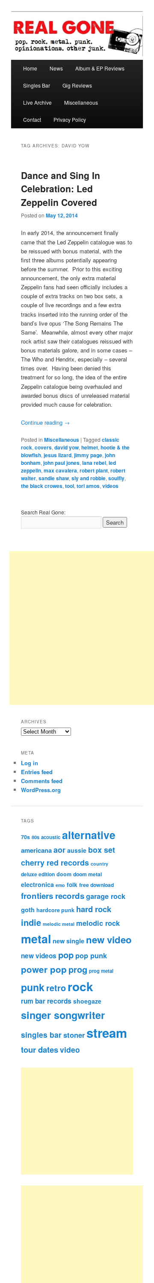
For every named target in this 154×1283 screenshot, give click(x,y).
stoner (74, 1035)
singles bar (41, 1034)
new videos (38, 955)
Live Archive (37, 102)
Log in (29, 763)
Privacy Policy (69, 119)
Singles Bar (36, 85)
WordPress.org (41, 790)
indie (31, 922)
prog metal (101, 970)
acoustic (50, 837)
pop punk (91, 955)
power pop (44, 969)
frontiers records (52, 895)
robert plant (94, 470)
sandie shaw (53, 478)
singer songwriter (63, 1015)
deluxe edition (38, 874)
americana (36, 850)
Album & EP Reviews (99, 68)
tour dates (39, 1049)
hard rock (93, 909)
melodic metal (58, 924)
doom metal (87, 874)
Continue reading (45, 422)
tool (69, 486)
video (70, 1049)
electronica (37, 884)
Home (30, 68)
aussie (76, 850)
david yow (66, 447)
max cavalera (60, 470)
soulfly (116, 478)
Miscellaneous (81, 102)
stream (106, 1033)
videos (110, 486)
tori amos (88, 486)
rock (80, 986)
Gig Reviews (77, 85)
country (99, 863)
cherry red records (55, 862)
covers (43, 447)
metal (36, 939)
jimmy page (88, 455)
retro (56, 988)
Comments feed (41, 781)
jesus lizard (57, 455)
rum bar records (46, 1001)
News (56, 68)
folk (72, 885)
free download (96, 885)
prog (77, 969)
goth (28, 909)
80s (35, 837)
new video (109, 939)
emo (60, 885)
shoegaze (87, 1001)
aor (59, 849)
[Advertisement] (86, 1121)
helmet (89, 447)
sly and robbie (88, 478)
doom (63, 874)
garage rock (105, 896)
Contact (32, 119)
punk (32, 987)
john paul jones (61, 463)
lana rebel (94, 463)
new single (68, 941)
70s (25, 837)
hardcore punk (55, 910)
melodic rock (98, 923)
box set (101, 849)
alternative (89, 835)
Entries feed (37, 772)
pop (66, 954)
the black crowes (41, 486)
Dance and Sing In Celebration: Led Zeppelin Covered (60, 188)
